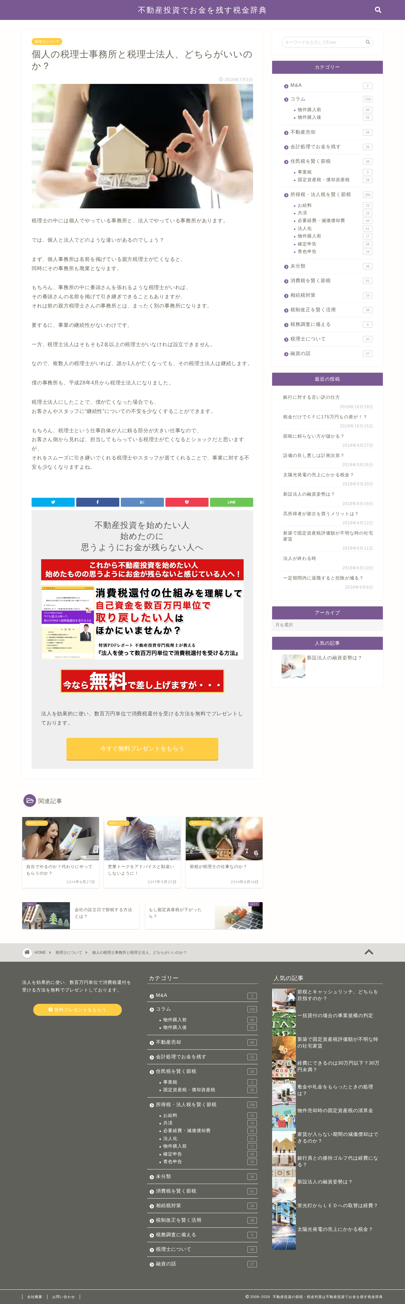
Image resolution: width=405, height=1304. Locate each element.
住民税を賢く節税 (330, 161)
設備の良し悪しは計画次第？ (314, 455)
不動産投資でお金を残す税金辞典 (202, 10)
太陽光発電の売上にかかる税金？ (318, 474)
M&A (329, 85)
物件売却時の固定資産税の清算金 (335, 1110)
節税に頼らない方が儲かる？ (314, 436)
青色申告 (334, 251)
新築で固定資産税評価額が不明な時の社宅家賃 (328, 536)
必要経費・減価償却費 (334, 220)
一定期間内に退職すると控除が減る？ (323, 578)
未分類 (330, 266)
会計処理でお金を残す (330, 146)
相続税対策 (330, 295)
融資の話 (330, 353)
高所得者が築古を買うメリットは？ (321, 513)
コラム (330, 98)
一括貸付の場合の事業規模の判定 (335, 1015)
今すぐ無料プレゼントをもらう (142, 748)
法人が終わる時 (299, 558)
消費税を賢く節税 (330, 280)
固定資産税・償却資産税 (334, 179)
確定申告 (334, 244)
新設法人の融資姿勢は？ (309, 494)
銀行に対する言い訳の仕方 (311, 397)
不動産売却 (330, 132)
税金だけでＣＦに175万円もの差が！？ (325, 417)
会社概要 (34, 1297)
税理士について (47, 41)
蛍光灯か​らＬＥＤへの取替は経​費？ (337, 1205)
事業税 (333, 172)
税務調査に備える (329, 324)
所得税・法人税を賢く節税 (330, 194)
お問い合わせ (63, 1297)
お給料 (334, 205)
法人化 (334, 228)
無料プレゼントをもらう (80, 1009)
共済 (334, 213)
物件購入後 (334, 117)
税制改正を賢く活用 (330, 309)
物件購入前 (334, 109)
